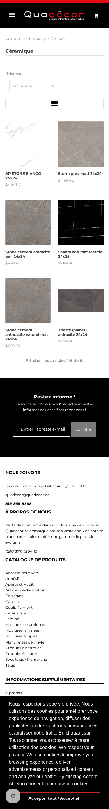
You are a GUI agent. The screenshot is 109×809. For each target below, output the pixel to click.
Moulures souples (21, 636)
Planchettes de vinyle (24, 642)
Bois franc (14, 596)
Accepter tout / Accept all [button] (54, 798)
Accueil (13, 39)
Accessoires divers (22, 573)
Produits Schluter (21, 653)
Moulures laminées (22, 630)
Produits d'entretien (23, 648)
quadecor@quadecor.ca (27, 495)
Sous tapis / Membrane (26, 659)
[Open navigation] (12, 15)
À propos (13, 692)
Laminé (12, 619)
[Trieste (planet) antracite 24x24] (81, 300)
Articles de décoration (25, 590)
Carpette (13, 601)
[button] (92, 784)
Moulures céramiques (25, 624)
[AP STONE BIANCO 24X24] (28, 144)
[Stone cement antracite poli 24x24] (28, 222)
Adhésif (12, 578)
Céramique (38, 39)
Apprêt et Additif (20, 584)
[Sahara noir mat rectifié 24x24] (81, 222)
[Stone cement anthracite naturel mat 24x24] (28, 300)
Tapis (10, 665)
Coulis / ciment (19, 607)
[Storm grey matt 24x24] (81, 144)
